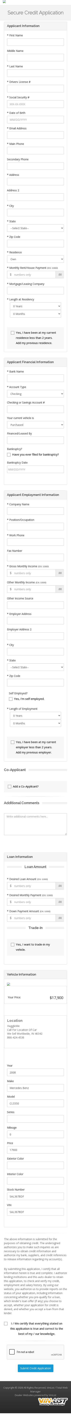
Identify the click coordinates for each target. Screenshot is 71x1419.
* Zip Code (13, 237)
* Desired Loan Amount (27, 879)
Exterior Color (15, 1158)
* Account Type (16, 387)
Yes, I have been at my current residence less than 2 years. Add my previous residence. (36, 338)
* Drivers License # (18, 82)
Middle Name (15, 51)
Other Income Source (20, 598)
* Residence (14, 252)
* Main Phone (15, 144)
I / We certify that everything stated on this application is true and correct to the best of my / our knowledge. (36, 1328)
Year (9, 1065)
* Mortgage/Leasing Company (25, 284)
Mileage (12, 1127)
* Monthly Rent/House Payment (32, 268)
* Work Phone (15, 535)
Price (10, 1143)
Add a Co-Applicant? (26, 786)
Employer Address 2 (19, 629)
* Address (13, 175)
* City (10, 206)
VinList (52, 1395)
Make (10, 1081)
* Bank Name (15, 371)
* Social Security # (18, 97)
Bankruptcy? (14, 449)
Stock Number (16, 1189)
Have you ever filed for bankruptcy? (35, 454)
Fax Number (14, 551)
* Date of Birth (16, 113)
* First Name (15, 35)
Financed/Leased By (19, 433)
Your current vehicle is (20, 418)
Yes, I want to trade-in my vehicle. (33, 946)
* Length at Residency (20, 299)
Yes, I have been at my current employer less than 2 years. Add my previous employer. (36, 747)
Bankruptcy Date (17, 462)
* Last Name (15, 66)
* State (11, 221)
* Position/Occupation (20, 520)
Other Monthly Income (26, 582)
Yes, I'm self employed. (29, 699)
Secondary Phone (18, 159)
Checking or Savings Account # (26, 402)
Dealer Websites (24, 1395)
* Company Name (18, 504)
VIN (9, 1205)
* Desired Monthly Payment (30, 895)
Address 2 (13, 190)
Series (10, 1112)
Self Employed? (18, 693)
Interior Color (15, 1174)
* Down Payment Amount (28, 911)
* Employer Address (19, 614)
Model (11, 1096)
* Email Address (17, 128)
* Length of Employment (22, 709)
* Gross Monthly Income (28, 566)
